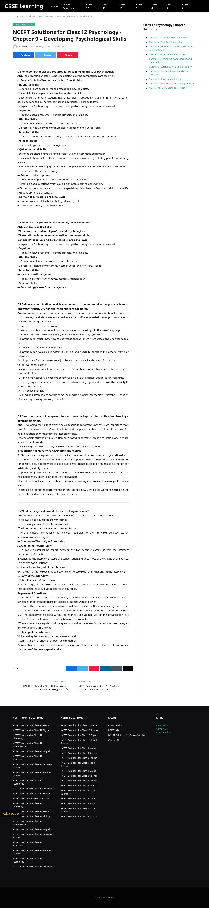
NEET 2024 (113, 730)
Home (54, 6)
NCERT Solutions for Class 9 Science (79, 753)
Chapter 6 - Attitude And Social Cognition (170, 66)
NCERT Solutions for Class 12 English (31, 751)
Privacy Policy (115, 725)
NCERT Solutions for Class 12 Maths (31, 725)
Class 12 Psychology (24, 24)
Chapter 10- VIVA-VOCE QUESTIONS (168, 87)
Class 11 (106, 6)
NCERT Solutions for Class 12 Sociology (32, 788)
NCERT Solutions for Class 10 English (79, 735)
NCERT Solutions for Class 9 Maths (78, 748)
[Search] (198, 6)
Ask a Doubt (11, 813)
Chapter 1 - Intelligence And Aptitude (168, 37)
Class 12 (89, 6)
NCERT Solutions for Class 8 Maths (78, 770)
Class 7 (170, 6)
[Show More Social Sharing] (82, 55)
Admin (24, 46)
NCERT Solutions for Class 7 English (79, 803)
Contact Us (162, 728)
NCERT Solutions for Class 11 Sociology (32, 866)
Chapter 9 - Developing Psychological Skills (171, 83)
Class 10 (122, 6)
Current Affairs (116, 740)
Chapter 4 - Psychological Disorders (168, 54)
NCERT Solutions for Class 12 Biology (31, 793)
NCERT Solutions (68, 6)
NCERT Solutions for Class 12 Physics (31, 730)
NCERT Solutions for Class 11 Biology (31, 816)
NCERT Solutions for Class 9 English (79, 757)
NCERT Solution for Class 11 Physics (31, 798)
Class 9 (139, 6)
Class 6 (185, 6)
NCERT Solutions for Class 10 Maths (79, 725)
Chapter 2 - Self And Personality (165, 41)
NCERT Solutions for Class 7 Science (79, 816)
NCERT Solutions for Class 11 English (31, 829)
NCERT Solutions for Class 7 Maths (78, 798)
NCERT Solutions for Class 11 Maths (31, 811)
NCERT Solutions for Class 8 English (79, 780)
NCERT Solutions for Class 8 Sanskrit (79, 785)
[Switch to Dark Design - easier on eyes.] (202, 6)
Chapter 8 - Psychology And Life (166, 78)
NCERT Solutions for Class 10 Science (80, 730)
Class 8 (154, 6)
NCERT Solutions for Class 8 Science (79, 775)
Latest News (162, 725)
